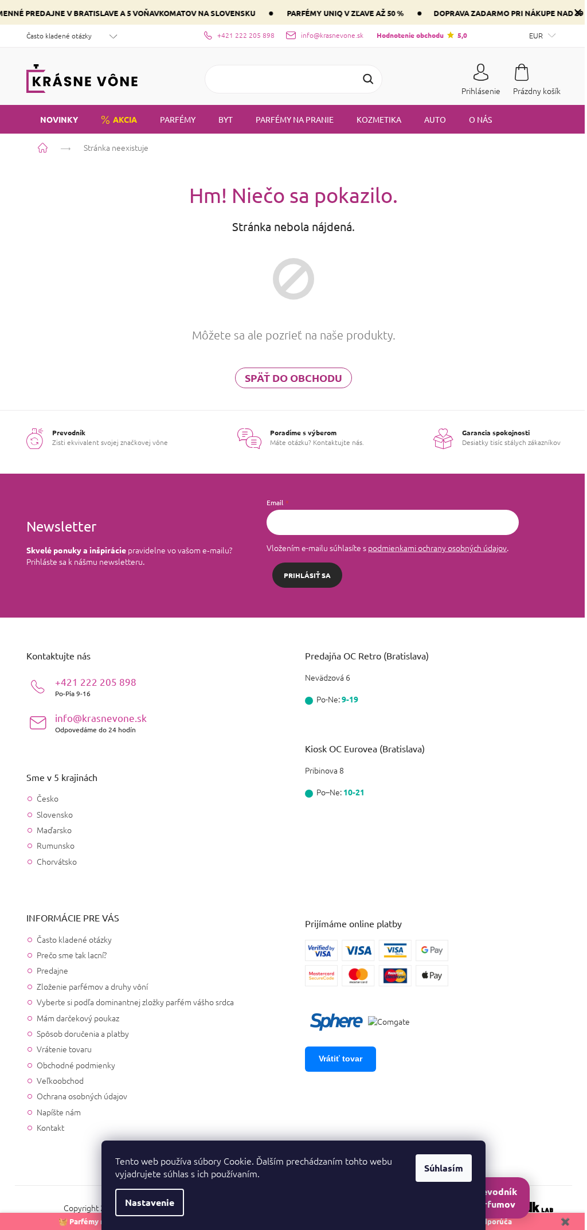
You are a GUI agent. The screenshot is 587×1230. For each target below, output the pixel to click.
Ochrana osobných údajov (78, 1096)
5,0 (417, 35)
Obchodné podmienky (72, 1065)
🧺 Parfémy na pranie (94, 1221)
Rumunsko (52, 845)
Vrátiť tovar (336, 1058)
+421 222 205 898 (91, 686)
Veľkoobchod (56, 1080)
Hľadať (364, 79)
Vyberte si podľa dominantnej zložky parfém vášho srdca (131, 1002)
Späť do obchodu (289, 377)
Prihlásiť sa (303, 575)
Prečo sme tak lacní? (68, 954)
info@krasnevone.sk (97, 723)
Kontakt (46, 1127)
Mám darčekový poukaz (74, 1018)
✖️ (556, 1221)
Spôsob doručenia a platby (79, 1033)
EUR (532, 35)
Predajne (48, 970)
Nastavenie (145, 1202)
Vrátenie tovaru (60, 1049)
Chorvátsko (53, 861)
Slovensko (51, 814)
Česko (43, 798)
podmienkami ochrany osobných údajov (433, 547)
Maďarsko (50, 830)
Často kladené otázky (55, 35)
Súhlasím (439, 1168)
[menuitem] (48, 119)
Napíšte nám (55, 1112)
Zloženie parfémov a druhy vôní (88, 986)
